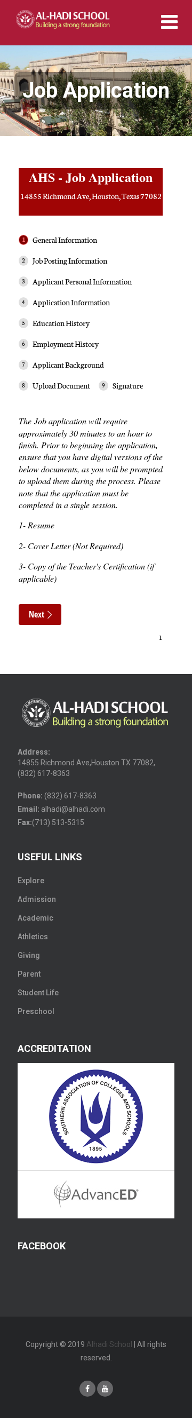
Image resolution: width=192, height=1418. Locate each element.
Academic (35, 918)
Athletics (33, 936)
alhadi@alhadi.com (73, 809)
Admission (37, 899)
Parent (29, 974)
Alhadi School (109, 1344)
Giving (29, 955)
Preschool (36, 1011)
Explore (31, 880)
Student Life (38, 992)
